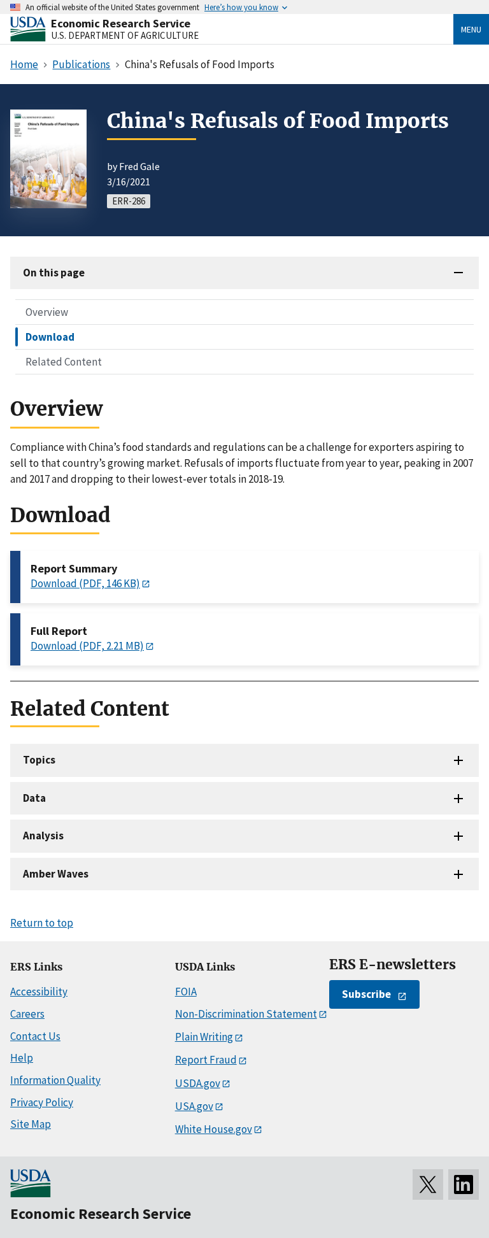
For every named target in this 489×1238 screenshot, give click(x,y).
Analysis (43, 836)
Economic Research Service (120, 23)
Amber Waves (56, 874)
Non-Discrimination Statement (246, 1014)
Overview (46, 312)
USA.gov (194, 1106)
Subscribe (366, 994)
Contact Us (35, 1036)
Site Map (30, 1124)
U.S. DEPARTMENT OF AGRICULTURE (125, 35)
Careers (27, 1014)
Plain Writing (204, 1037)
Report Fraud (206, 1060)
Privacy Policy (41, 1102)
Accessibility (38, 992)
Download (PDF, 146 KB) (85, 583)
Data (34, 798)
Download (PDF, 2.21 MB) (87, 646)
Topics (39, 760)
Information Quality (55, 1080)
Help (21, 1058)
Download (49, 337)
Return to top (41, 923)
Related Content (63, 362)
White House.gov (213, 1129)
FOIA (186, 992)
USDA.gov (197, 1083)
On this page (54, 273)
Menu (471, 29)
